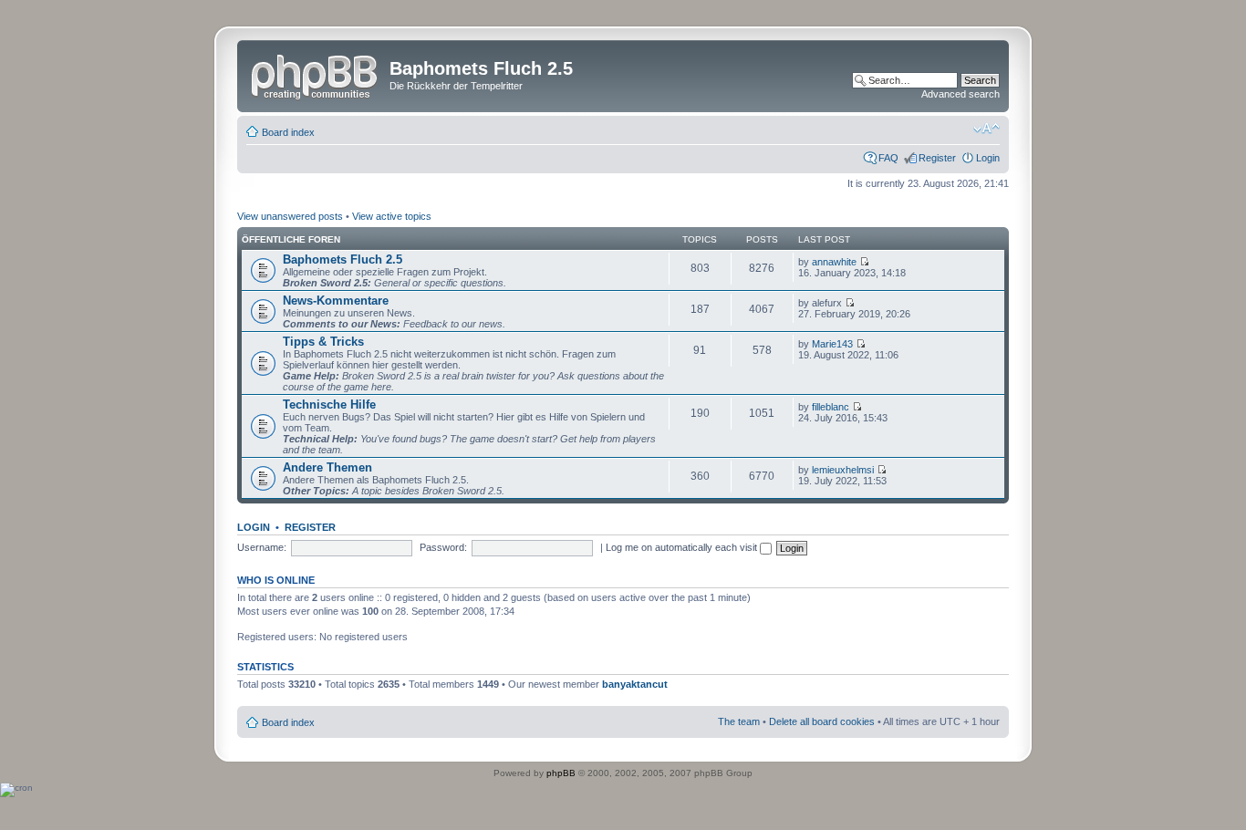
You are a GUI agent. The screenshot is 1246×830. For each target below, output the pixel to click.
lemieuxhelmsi (843, 469)
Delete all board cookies (822, 721)
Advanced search (960, 93)
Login (988, 157)
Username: (261, 547)
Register (937, 157)
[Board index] (315, 74)
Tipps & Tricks (323, 341)
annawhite (834, 261)
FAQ (888, 157)
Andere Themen (327, 467)
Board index (288, 132)
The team (739, 721)
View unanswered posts (290, 216)
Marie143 (832, 343)
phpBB (561, 773)
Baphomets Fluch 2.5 (342, 259)
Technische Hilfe (329, 404)
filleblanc (830, 406)
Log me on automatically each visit (683, 547)
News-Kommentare (336, 300)
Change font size (986, 128)
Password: (443, 547)
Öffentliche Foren (291, 239)
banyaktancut (635, 684)
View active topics (391, 216)
